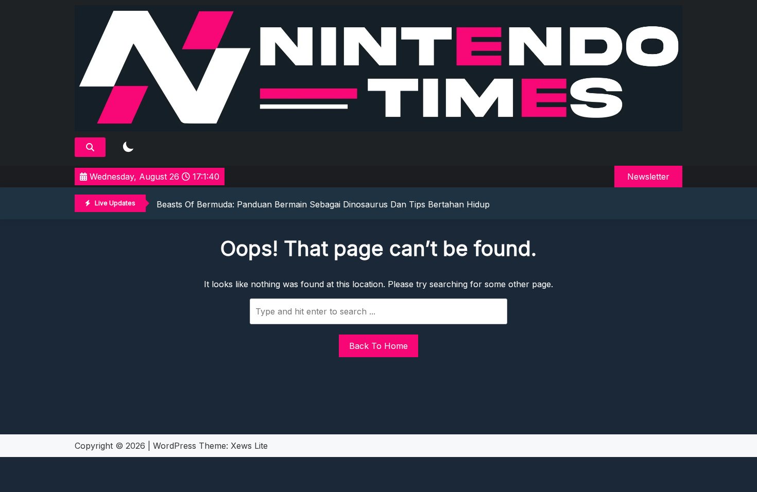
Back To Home (378, 346)
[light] (128, 147)
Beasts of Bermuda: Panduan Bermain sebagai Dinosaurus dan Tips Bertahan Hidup (323, 204)
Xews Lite (249, 446)
